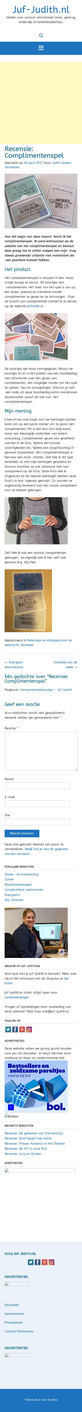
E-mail (10, 797)
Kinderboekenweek (18, 885)
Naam (9, 779)
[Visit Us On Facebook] (15, 1032)
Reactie (11, 728)
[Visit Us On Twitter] (8, 1032)
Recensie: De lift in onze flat (26, 1149)
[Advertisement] (41, 103)
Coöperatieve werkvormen (24, 890)
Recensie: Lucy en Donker (23, 1154)
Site (7, 815)
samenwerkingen (17, 997)
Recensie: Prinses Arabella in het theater (35, 1143)
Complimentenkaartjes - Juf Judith (46, 690)
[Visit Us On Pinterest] (22, 1032)
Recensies (27, 645)
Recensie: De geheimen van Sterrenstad (34, 1133)
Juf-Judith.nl (41, 9)
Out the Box (50, 1399)
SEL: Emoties (14, 900)
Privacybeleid (13, 1322)
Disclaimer (12, 1305)
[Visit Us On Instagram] (28, 1032)
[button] (41, 48)
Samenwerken (14, 1314)
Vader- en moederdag (21, 874)
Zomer (9, 879)
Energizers (12, 895)
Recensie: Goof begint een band (28, 1138)
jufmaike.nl (35, 306)
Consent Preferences (19, 1331)
